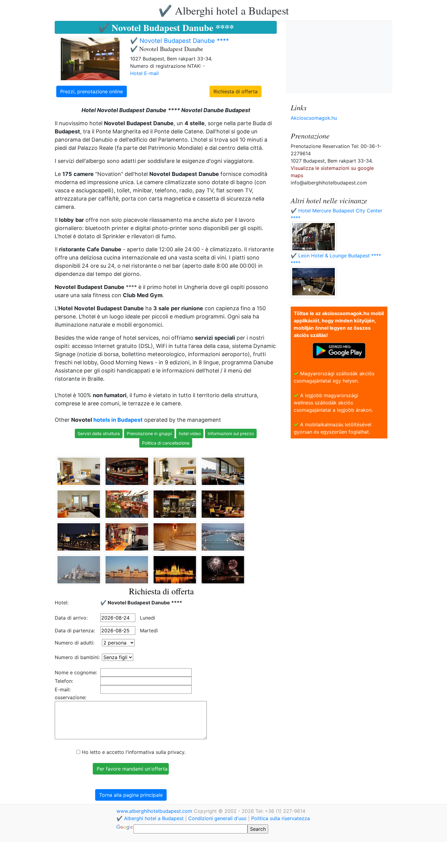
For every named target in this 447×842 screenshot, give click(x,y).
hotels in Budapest (118, 420)
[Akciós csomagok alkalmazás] (339, 350)
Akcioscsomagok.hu (314, 118)
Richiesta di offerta (235, 91)
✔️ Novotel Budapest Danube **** (179, 40)
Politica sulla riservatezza (280, 818)
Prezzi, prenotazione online (91, 91)
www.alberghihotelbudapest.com (155, 811)
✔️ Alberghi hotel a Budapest (223, 10)
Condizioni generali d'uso (217, 818)
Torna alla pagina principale (131, 795)
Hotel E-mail (144, 73)
